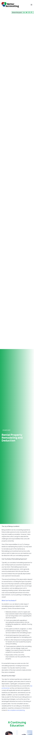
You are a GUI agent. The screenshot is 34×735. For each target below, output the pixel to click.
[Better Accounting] (10, 4)
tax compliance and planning (16, 710)
